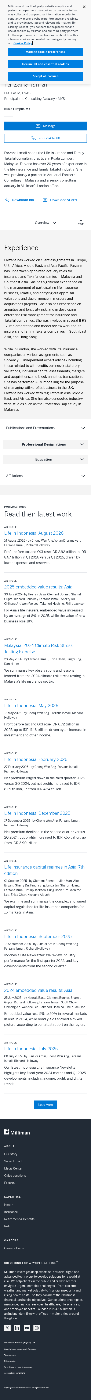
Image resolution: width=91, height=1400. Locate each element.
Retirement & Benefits (19, 1219)
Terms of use (10, 1355)
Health (8, 1205)
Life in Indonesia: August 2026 (33, 533)
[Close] (84, 6)
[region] (45, 42)
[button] (7, 1328)
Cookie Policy (23, 43)
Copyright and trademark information (20, 1349)
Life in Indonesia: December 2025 (37, 813)
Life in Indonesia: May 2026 (31, 705)
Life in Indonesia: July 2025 (31, 1049)
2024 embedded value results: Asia (38, 990)
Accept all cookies (45, 76)
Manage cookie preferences (45, 52)
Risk (7, 1226)
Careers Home (14, 1248)
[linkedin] (17, 1328)
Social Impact (13, 1161)
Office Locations (15, 1176)
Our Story (10, 1154)
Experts (9, 1183)
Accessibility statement (14, 1373)
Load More (45, 1105)
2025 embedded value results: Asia (38, 587)
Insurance (11, 1212)
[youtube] (27, 1328)
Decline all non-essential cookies (45, 64)
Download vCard (63, 200)
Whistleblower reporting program (18, 1367)
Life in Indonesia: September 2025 (38, 936)
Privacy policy (10, 1361)
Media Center (13, 1168)
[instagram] (36, 1328)
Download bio (23, 200)
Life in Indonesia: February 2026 (35, 759)
